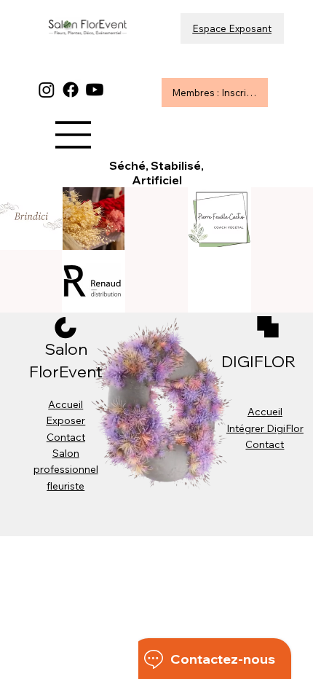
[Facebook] (70, 89)
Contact (66, 437)
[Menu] (73, 135)
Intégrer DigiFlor (265, 428)
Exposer (65, 420)
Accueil (65, 404)
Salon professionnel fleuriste (65, 469)
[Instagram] (46, 89)
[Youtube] (94, 89)
